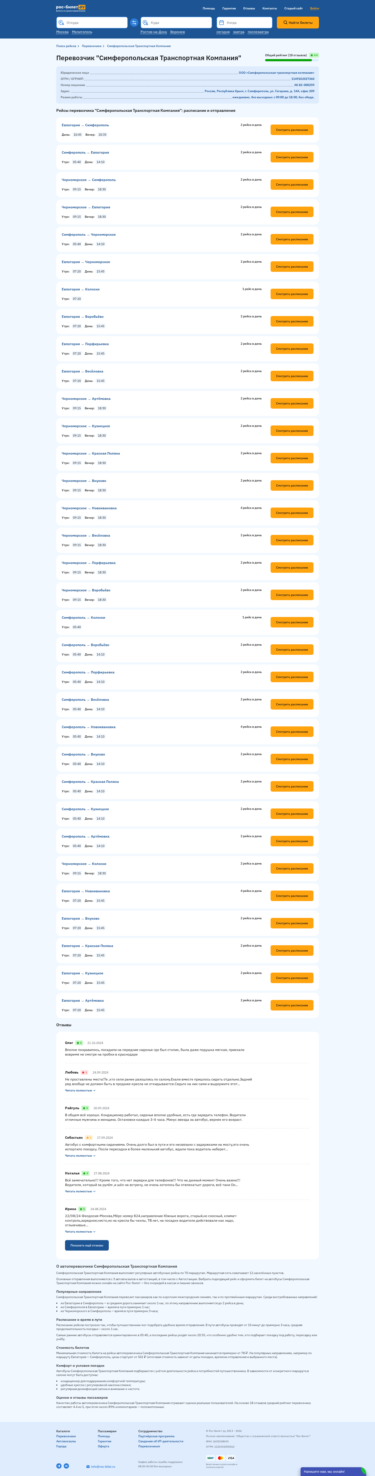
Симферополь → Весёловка (85, 699)
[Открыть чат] (333, 1471)
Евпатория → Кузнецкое (82, 973)
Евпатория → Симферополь (85, 125)
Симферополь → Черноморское (89, 234)
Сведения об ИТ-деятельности (160, 1441)
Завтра (239, 32)
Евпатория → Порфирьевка (85, 344)
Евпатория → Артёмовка (83, 1000)
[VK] (66, 1466)
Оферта (103, 1446)
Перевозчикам (149, 1446)
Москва (62, 32)
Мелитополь (82, 32)
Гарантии (229, 8)
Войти (314, 8)
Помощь (209, 8)
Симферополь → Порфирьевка (88, 672)
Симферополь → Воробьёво (85, 645)
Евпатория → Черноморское (86, 262)
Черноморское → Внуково (84, 480)
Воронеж (177, 32)
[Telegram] (59, 1466)
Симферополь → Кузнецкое (85, 809)
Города (61, 1446)
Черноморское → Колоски (84, 863)
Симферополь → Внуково (83, 754)
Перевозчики (91, 46)
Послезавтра (258, 32)
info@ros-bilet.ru (103, 1467)
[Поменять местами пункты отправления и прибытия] (134, 22)
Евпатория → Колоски (81, 289)
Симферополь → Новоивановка (89, 727)
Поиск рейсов (66, 46)
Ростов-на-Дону (154, 32)
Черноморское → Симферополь (89, 179)
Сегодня (223, 32)
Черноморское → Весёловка (86, 535)
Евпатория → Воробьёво (83, 316)
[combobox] (92, 22)
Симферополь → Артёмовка (85, 836)
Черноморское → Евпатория (86, 207)
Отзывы (249, 8)
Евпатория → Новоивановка (86, 891)
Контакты (269, 8)
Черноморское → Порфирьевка (89, 563)
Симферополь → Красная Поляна (90, 781)
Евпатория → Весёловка (82, 371)
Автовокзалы (66, 1441)
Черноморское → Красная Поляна (91, 453)
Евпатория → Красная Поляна (87, 946)
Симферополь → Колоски (83, 617)
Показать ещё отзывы (86, 1245)
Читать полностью (78, 1090)
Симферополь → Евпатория (85, 152)
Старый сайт (293, 8)
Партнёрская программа (156, 1436)
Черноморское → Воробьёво (86, 590)
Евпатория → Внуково (80, 918)
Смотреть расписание (292, 130)
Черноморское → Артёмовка (86, 398)
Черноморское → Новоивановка (89, 508)
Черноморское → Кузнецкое (86, 426)
